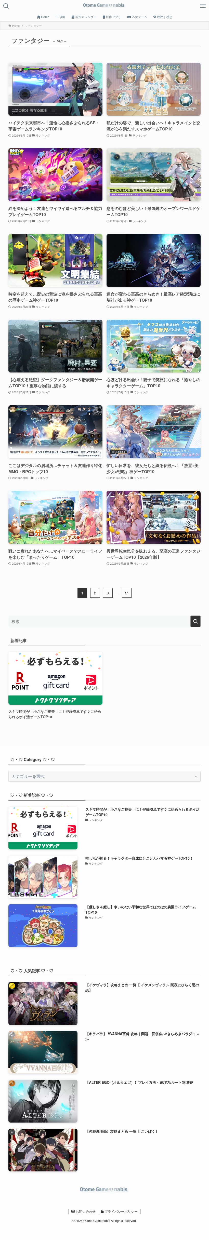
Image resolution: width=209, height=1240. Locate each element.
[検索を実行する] (195, 621)
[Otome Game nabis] (104, 6)
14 (127, 592)
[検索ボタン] (6, 6)
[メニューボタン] (203, 6)
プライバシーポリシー (120, 1211)
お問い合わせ (85, 1211)
